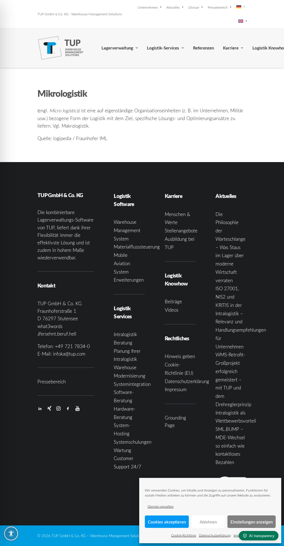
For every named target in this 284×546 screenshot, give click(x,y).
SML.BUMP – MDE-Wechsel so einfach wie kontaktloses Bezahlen (230, 445)
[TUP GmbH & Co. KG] (60, 47)
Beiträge (173, 301)
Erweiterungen (129, 280)
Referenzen (203, 48)
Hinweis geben (180, 356)
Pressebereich (218, 7)
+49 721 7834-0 (72, 346)
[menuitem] (150, 7)
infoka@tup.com (69, 354)
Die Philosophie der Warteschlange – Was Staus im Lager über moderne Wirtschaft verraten (230, 247)
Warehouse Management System (127, 230)
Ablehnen (208, 522)
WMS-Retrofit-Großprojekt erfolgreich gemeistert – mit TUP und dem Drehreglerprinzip (233, 379)
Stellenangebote (181, 230)
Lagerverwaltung (117, 48)
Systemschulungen (132, 442)
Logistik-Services (163, 48)
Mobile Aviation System (122, 263)
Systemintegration (132, 384)
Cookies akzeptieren (167, 522)
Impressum (176, 389)
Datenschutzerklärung (215, 535)
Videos (171, 310)
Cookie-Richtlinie (183, 535)
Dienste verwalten (161, 506)
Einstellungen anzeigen (251, 522)
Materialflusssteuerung (137, 247)
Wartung (122, 450)
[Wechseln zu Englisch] (241, 21)
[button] (39, 409)
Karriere (231, 48)
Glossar (193, 7)
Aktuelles (173, 7)
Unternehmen (148, 7)
